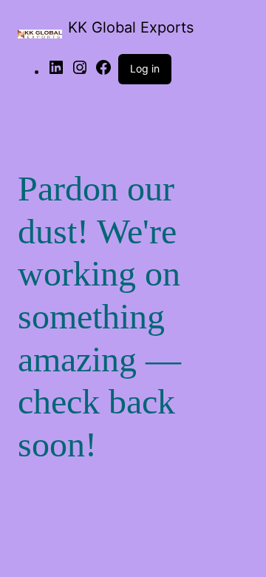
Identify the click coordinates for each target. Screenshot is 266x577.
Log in (145, 68)
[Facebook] (103, 72)
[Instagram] (80, 72)
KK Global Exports (131, 27)
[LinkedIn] (56, 72)
